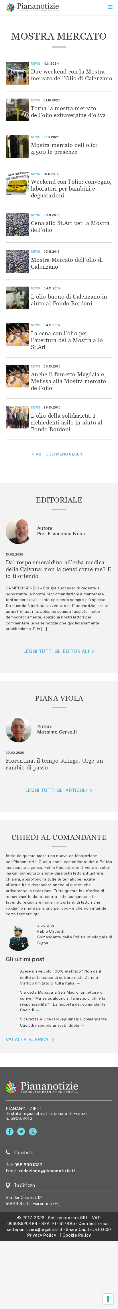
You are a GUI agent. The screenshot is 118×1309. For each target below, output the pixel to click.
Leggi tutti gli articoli (56, 790)
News (35, 63)
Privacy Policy (41, 1235)
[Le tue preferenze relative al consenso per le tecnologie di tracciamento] (108, 1299)
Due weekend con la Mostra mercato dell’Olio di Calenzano (71, 74)
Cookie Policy (76, 1235)
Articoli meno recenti (61, 454)
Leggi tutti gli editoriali (56, 651)
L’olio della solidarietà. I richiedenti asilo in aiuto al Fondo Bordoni (66, 422)
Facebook (11, 1132)
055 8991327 (28, 1164)
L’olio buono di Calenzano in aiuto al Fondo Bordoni (69, 300)
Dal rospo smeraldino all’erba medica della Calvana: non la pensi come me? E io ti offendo (58, 569)
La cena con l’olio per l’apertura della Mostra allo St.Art (67, 340)
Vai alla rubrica (27, 1039)
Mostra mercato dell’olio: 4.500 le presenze (64, 148)
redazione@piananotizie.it (47, 1170)
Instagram (34, 1132)
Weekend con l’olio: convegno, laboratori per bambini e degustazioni (71, 188)
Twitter (22, 1132)
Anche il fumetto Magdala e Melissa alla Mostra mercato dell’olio (68, 381)
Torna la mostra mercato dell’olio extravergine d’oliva (68, 111)
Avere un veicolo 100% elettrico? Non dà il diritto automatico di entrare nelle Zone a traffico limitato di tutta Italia (60, 977)
